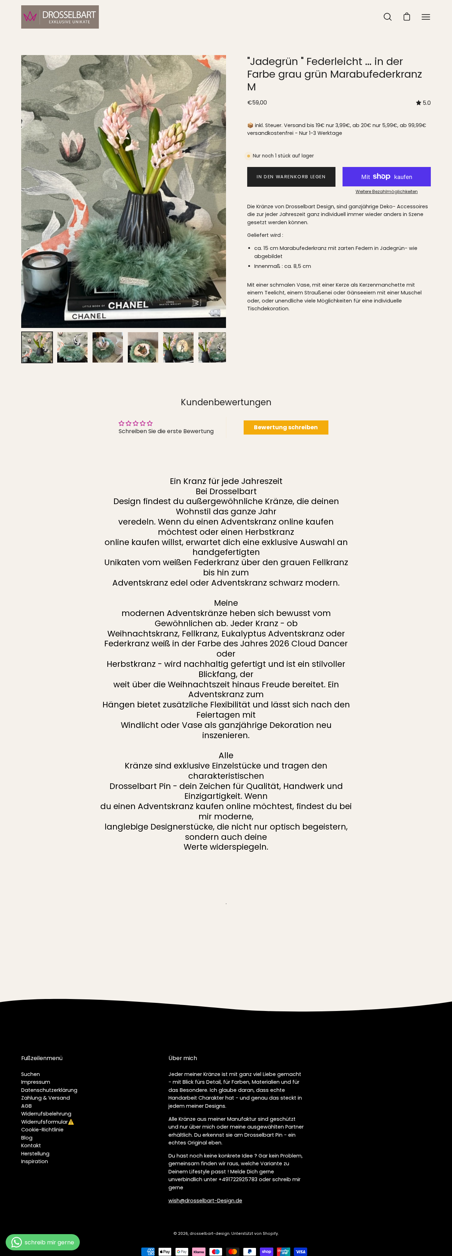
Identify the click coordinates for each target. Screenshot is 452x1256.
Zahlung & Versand (45, 1097)
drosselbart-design (210, 1233)
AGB (26, 1106)
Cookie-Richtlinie (42, 1129)
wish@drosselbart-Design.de (205, 1200)
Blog (26, 1137)
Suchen (30, 1074)
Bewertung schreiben (286, 427)
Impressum (35, 1081)
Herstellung (35, 1153)
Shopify (270, 1233)
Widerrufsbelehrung (46, 1113)
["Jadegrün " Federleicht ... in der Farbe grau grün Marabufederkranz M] (37, 347)
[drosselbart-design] (60, 17)
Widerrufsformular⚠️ (47, 1121)
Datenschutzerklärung (49, 1090)
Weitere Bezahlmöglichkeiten (387, 192)
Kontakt (31, 1145)
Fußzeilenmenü (42, 1058)
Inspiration (34, 1161)
